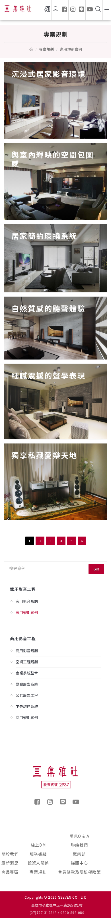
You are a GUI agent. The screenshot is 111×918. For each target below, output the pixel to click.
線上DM (38, 845)
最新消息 (9, 863)
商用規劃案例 (27, 717)
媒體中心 (79, 863)
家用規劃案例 (27, 612)
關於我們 (9, 854)
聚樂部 (79, 854)
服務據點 (38, 854)
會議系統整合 (27, 672)
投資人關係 (38, 863)
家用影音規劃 (27, 601)
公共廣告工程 (27, 695)
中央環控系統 (27, 706)
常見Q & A (79, 836)
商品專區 (9, 872)
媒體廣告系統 (27, 684)
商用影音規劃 (27, 650)
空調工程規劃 (27, 661)
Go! (96, 568)
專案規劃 (38, 872)
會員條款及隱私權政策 (79, 872)
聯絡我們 (79, 845)
